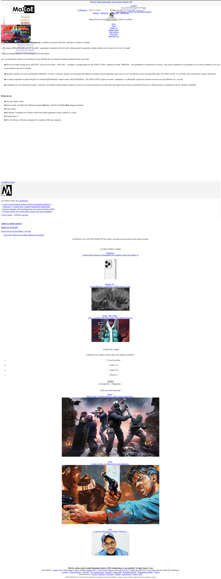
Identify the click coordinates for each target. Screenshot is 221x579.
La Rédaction (8, 182)
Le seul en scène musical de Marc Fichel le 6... (110, 531)
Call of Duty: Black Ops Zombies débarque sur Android (23, 235)
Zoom (153, 570)
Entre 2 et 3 (114, 365)
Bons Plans (113, 36)
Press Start (114, 34)
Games (55, 570)
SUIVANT (9, 228)
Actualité (108, 572)
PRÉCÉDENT (11, 224)
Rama (70, 570)
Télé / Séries (112, 316)
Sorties (114, 28)
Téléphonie (110, 253)
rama (110, 529)
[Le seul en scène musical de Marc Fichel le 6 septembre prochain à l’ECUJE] (110, 555)
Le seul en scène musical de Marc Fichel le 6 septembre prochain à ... (27, 204)
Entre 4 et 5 (114, 370)
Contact (157, 572)
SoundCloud (126, 574)
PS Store (130, 12)
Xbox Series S (121, 12)
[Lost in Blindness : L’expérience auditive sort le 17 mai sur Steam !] (110, 310)
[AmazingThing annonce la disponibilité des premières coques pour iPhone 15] (110, 279)
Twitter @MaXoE (98, 574)
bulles (110, 462)
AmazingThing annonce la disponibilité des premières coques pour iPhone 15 (110, 255)
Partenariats (117, 572)
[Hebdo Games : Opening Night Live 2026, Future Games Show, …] (110, 456)
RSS (140, 574)
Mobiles (108, 284)
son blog (25, 215)
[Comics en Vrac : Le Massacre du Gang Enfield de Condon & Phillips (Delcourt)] (110, 523)
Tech (137, 570)
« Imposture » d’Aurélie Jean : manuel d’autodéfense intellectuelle (26, 207)
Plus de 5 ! (114, 375)
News (114, 24)
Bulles (89, 570)
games (109, 394)
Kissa (105, 570)
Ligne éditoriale (75, 572)
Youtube (118, 574)
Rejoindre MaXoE (130, 572)
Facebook (109, 574)
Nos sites (85, 572)
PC (113, 284)
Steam (139, 12)
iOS (135, 12)
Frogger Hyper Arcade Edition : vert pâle (16, 231)
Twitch (135, 574)
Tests (114, 26)
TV (169, 570)
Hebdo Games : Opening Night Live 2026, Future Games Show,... (110, 396)
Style (121, 570)
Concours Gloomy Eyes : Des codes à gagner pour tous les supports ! (27, 211)
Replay (114, 32)
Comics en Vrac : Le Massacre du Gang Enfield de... (110, 464)
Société (105, 316)
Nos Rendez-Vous (97, 572)
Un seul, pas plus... (114, 360)
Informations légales (145, 572)
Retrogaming (146, 12)
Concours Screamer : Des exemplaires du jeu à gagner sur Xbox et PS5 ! (28, 209)
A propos (64, 572)
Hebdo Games (114, 30)
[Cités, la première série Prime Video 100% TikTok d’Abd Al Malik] (110, 341)
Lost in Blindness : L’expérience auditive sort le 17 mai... (110, 286)
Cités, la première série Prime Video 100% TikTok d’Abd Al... (110, 318)
